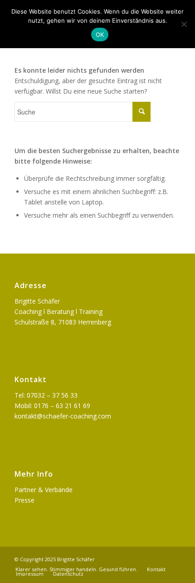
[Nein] (183, 24)
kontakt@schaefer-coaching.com (63, 416)
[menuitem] (76, 569)
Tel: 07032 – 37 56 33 (46, 395)
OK (100, 34)
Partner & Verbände (44, 489)
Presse (24, 500)
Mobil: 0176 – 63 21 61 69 (52, 405)
